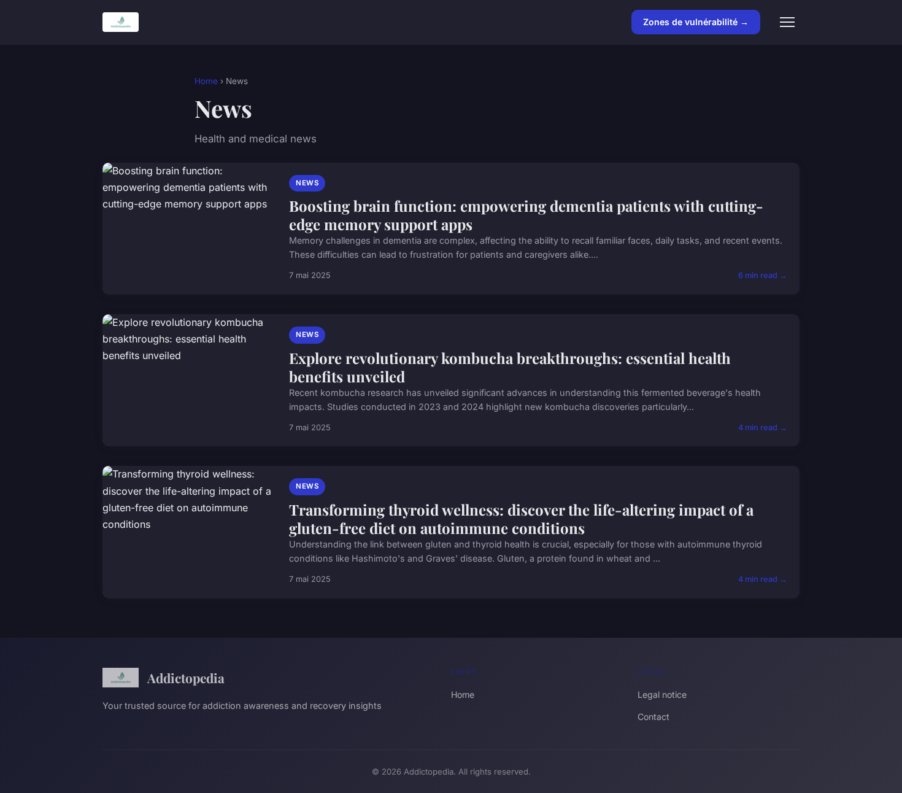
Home (206, 81)
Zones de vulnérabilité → (696, 22)
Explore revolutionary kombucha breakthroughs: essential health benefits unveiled (510, 367)
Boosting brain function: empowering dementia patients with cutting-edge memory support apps (526, 215)
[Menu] (787, 22)
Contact (653, 716)
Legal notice (662, 694)
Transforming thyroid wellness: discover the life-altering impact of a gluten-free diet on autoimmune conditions (521, 519)
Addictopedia (186, 677)
